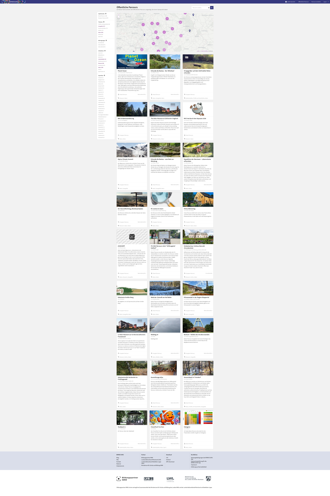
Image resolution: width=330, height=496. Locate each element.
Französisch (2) (101, 98)
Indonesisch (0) (101, 102)
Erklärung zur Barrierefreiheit (199, 467)
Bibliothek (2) (101, 55)
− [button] (118, 17)
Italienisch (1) (101, 104)
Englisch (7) (100, 90)
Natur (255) (100, 32)
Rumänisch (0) (101, 123)
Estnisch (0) (100, 94)
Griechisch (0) (101, 88)
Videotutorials (120, 466)
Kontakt (118, 462)
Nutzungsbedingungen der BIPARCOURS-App (202, 458)
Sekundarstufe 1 (101, 44)
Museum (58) (101, 63)
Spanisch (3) (101, 92)
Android (168, 459)
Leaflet (198, 51)
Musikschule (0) (101, 65)
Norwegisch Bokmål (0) (103, 114)
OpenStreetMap (204, 51)
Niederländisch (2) (102, 116)
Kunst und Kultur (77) (103, 28)
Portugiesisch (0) (102, 121)
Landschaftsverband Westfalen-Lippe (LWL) (151, 462)
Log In (325, 1)
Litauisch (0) (101, 110)
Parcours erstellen (316, 1)
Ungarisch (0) (101, 100)
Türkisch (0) (100, 133)
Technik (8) (100, 34)
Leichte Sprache (291, 1)
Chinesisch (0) (101, 137)
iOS (167, 457)
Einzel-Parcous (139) (102, 16)
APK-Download (170, 462)
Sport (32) (100, 36)
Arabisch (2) (100, 77)
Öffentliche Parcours (303, 1)
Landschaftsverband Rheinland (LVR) (151, 459)
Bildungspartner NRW (147, 457)
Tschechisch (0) (101, 81)
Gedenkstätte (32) (102, 59)
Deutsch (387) (101, 86)
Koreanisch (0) (101, 108)
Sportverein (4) (101, 71)
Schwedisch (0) (101, 131)
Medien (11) (100, 30)
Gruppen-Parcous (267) (103, 18)
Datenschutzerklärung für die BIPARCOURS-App (198, 462)
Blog (117, 457)
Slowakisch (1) (101, 127)
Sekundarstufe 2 (101, 46)
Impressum (194, 465)
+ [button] (118, 15)
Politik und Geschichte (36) (104, 24)
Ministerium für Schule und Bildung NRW (152, 465)
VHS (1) (99, 69)
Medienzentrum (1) (102, 61)
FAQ (117, 459)
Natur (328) (100, 67)
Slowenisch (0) (101, 129)
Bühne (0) (100, 57)
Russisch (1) (100, 125)
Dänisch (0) (100, 84)
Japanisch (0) (101, 106)
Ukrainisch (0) (101, 135)
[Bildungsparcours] (13, 1)
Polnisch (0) (100, 119)
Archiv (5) (100, 53)
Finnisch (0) (100, 96)
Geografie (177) (101, 26)
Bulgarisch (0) (101, 79)
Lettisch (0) (100, 112)
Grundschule (101, 42)
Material (118, 464)
